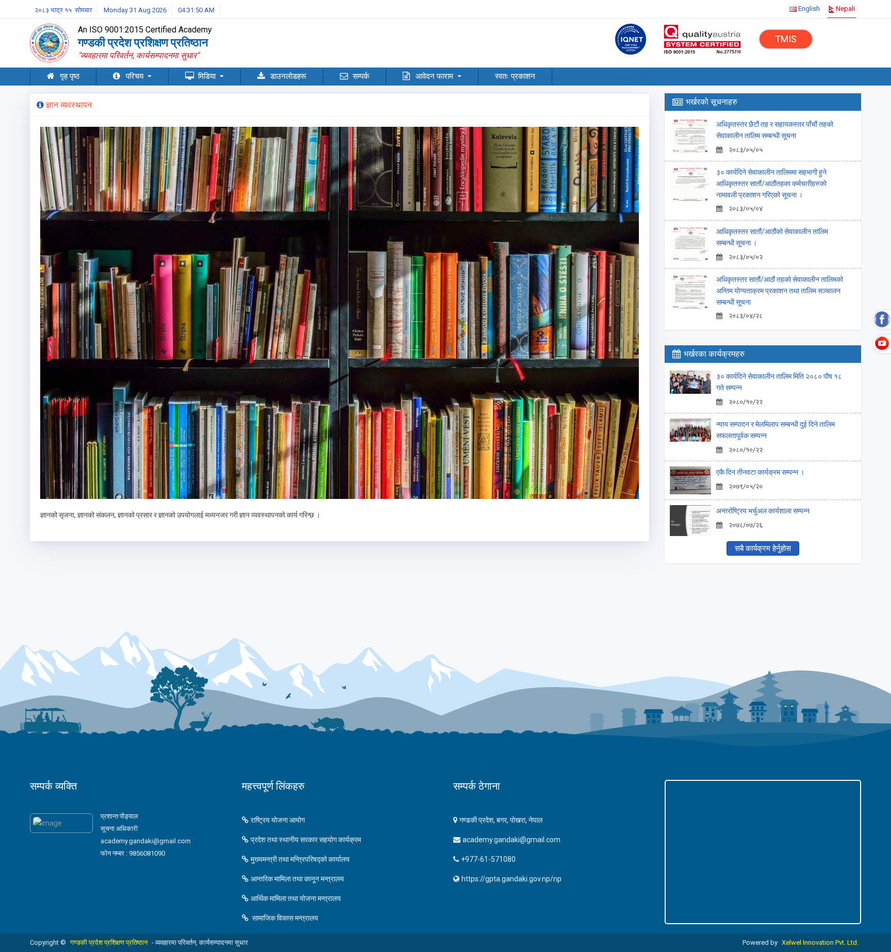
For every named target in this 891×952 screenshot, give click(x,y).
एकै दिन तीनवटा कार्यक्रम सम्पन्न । (760, 472)
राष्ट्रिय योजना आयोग (278, 820)
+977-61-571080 (488, 859)
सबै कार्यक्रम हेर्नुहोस (763, 548)
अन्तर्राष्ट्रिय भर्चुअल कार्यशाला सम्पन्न (763, 511)
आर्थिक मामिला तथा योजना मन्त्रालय (296, 898)
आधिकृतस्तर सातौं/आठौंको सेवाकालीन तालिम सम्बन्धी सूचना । (772, 237)
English (808, 8)
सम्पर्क (361, 76)
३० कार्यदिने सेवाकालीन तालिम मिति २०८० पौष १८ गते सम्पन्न (779, 382)
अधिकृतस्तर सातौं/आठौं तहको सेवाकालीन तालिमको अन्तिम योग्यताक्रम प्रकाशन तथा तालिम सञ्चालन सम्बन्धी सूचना (779, 290)
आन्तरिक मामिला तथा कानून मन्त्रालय (297, 879)
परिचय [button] (135, 76)
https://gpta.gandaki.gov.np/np (511, 879)
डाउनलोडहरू (288, 76)
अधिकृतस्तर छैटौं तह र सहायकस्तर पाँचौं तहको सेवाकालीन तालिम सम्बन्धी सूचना (774, 130)
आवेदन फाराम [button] (435, 76)
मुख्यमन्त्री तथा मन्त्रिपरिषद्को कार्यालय (300, 859)
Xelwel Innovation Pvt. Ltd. (820, 942)
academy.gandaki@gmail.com (511, 840)
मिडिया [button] (208, 76)
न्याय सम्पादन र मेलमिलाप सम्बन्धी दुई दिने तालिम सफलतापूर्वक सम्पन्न (775, 430)
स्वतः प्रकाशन (515, 76)
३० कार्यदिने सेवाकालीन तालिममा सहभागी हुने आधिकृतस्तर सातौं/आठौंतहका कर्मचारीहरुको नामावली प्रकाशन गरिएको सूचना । (771, 183)
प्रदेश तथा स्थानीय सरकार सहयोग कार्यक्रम (306, 840)
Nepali (844, 8)
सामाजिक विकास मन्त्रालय (284, 918)
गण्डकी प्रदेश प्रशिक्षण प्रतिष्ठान (108, 942)
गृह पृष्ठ (69, 76)
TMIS (786, 39)
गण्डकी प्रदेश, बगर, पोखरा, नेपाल (500, 820)
